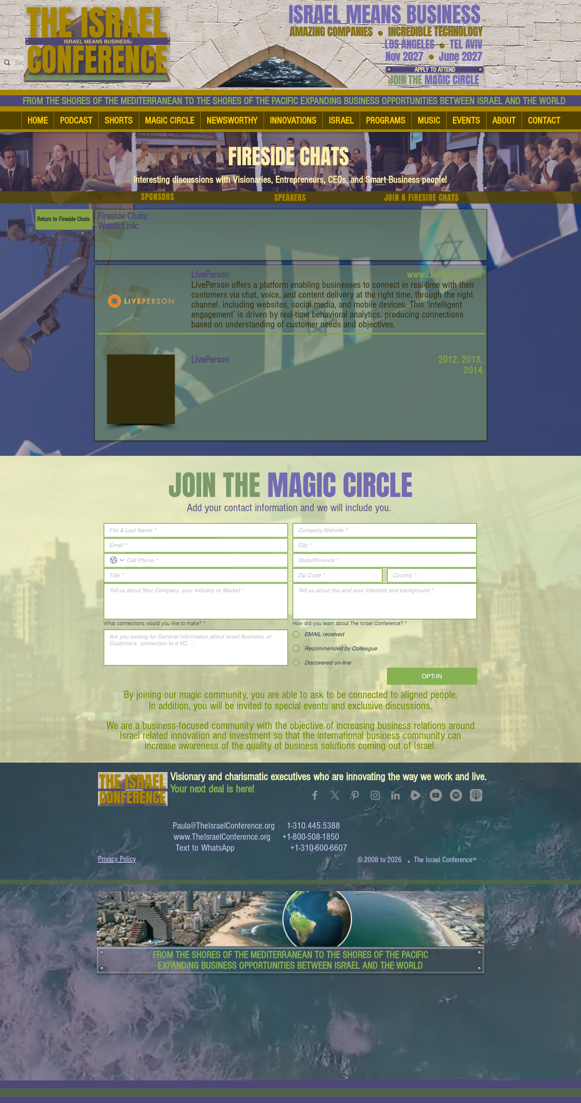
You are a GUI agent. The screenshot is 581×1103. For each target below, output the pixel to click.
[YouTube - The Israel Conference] (436, 795)
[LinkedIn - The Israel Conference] (395, 795)
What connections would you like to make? (155, 623)
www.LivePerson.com (444, 274)
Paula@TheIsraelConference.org (224, 825)
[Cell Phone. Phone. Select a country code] (117, 560)
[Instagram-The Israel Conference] (375, 795)
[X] (335, 795)
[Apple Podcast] (476, 795)
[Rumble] (415, 795)
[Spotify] (456, 795)
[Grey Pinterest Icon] (355, 795)
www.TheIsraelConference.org (222, 836)
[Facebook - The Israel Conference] (315, 795)
